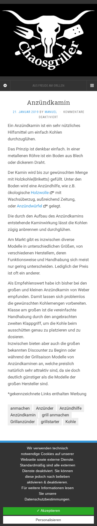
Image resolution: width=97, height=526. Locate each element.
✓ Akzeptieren (48, 510)
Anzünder (44, 408)
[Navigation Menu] (92, 85)
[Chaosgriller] (48, 40)
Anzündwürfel (29, 206)
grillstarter (50, 421)
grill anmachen (55, 414)
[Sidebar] (5, 85)
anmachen (20, 408)
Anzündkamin (23, 414)
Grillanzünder (22, 421)
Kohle (70, 421)
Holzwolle (40, 192)
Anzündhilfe (70, 408)
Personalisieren (48, 520)
